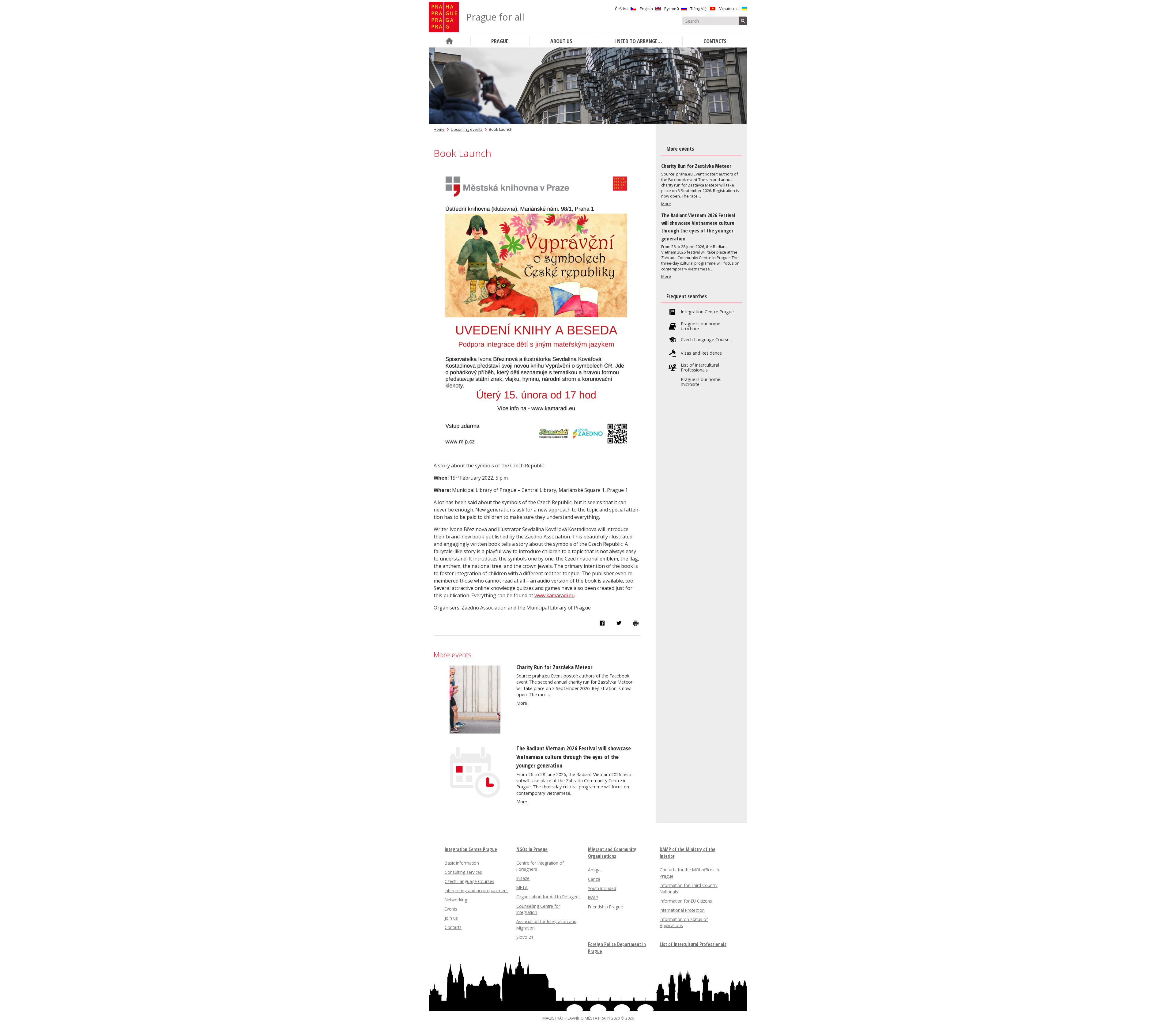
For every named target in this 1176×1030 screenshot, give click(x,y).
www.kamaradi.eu (554, 595)
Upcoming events (467, 129)
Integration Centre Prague (707, 311)
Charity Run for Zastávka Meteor (554, 667)
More (521, 703)
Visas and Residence (701, 353)
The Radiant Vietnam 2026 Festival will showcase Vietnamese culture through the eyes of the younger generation (573, 756)
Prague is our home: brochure (701, 326)
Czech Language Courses (706, 339)
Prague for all (495, 17)
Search (743, 21)
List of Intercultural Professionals (700, 367)
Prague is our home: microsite (701, 382)
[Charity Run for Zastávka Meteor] (475, 731)
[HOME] (449, 40)
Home (439, 129)
